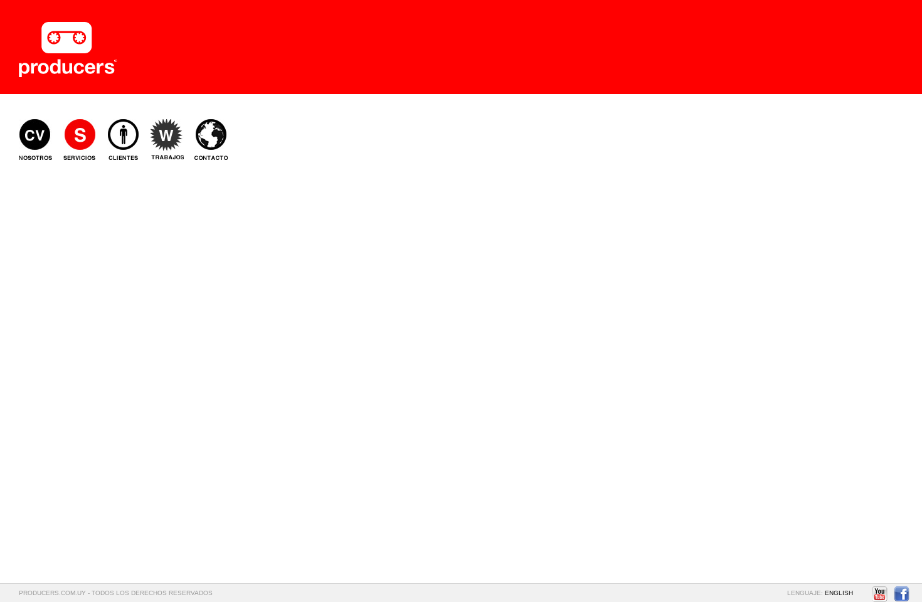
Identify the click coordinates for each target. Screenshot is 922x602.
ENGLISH (839, 592)
